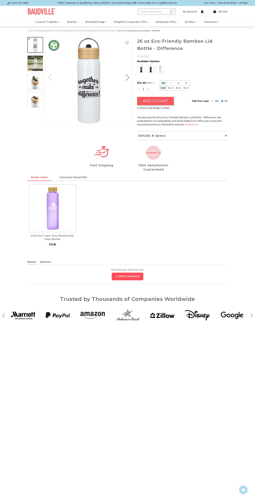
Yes (217, 101)
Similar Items (39, 177)
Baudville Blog (227, 2)
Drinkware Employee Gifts (87, 31)
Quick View (52, 229)
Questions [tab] (45, 262)
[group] (88, 80)
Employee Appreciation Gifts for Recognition (54, 31)
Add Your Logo (200, 101)
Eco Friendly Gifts (108, 31)
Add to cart (155, 101)
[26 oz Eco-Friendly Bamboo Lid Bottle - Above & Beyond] (141, 69)
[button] (127, 77)
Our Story (210, 2)
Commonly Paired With (73, 177)
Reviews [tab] (31, 262)
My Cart (223, 11)
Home (29, 31)
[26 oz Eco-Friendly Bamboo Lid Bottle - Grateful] (151, 69)
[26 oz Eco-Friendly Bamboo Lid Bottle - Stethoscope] (160, 69)
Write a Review (130, 277)
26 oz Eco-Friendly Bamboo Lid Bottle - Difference (139, 31)
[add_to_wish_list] (127, 42)
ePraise (243, 2)
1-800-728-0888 (19, 3)
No (226, 101)
